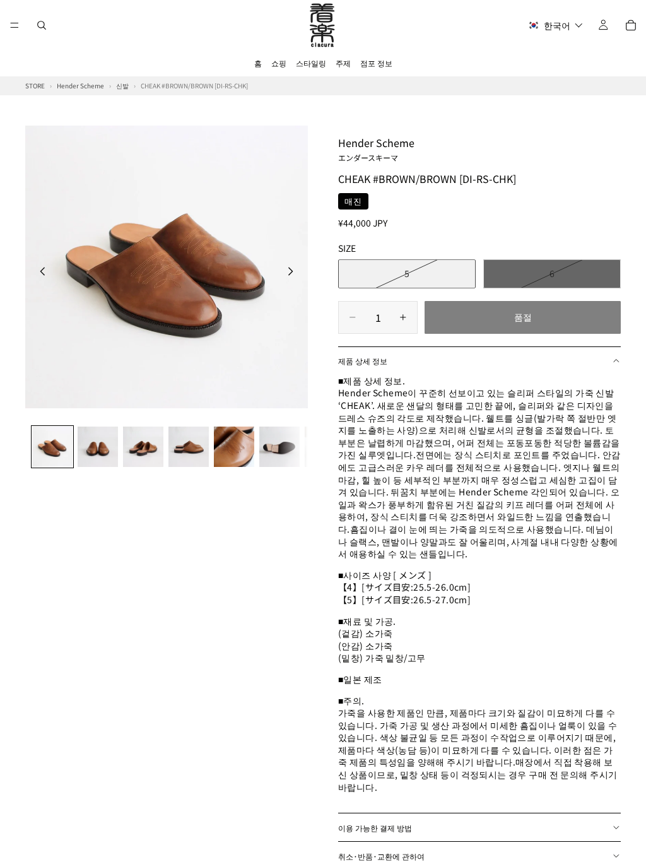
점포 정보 (376, 62)
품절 (523, 316)
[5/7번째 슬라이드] (234, 447)
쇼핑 (278, 62)
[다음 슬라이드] (294, 272)
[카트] (631, 25)
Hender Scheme (376, 149)
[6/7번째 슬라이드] (279, 447)
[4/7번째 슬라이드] (188, 447)
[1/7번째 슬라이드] (52, 447)
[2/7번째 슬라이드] (98, 447)
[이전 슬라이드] (39, 272)
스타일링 (311, 62)
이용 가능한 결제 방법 (375, 827)
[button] (555, 25)
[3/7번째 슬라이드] (143, 447)
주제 (343, 62)
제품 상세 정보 (362, 360)
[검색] (42, 25)
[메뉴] (14, 25)
